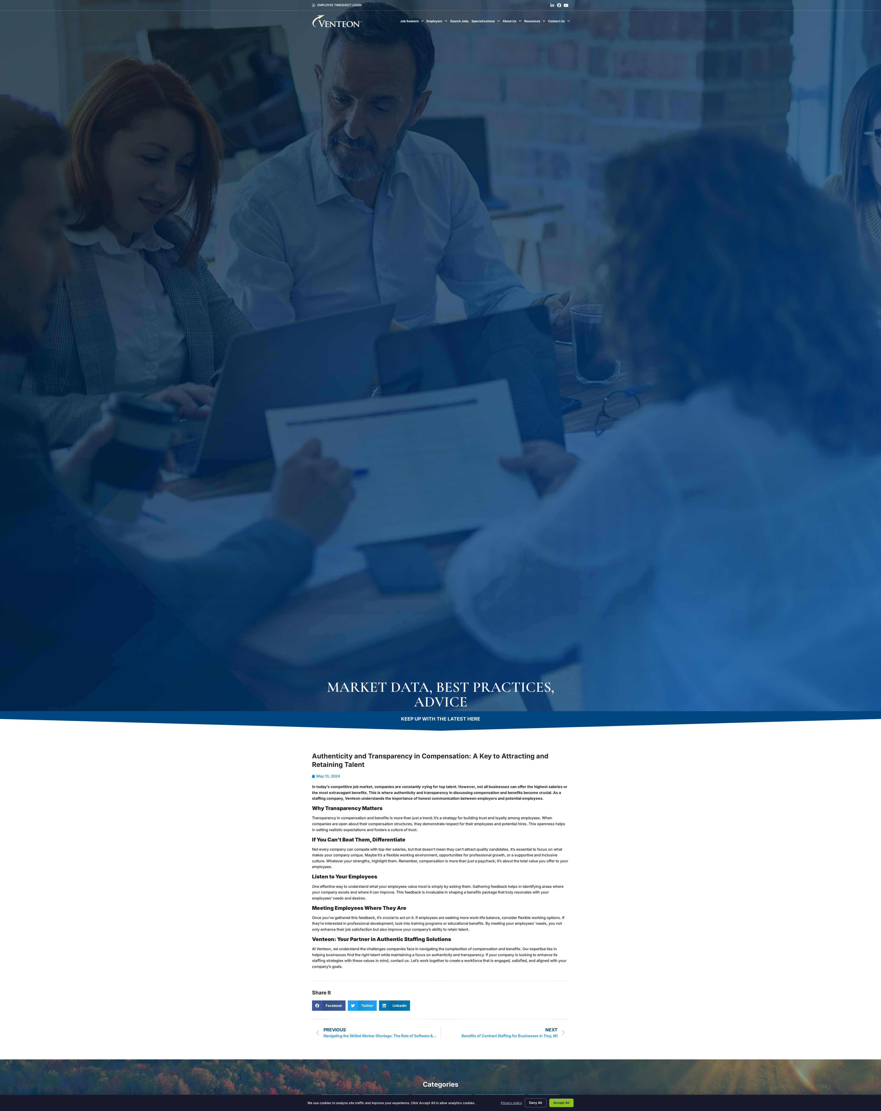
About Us (513, 22)
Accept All (561, 1103)
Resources (535, 22)
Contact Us (559, 22)
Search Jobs (460, 22)
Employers (438, 22)
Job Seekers (412, 22)
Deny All (535, 1103)
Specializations (486, 22)
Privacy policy (511, 1103)
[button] (329, 1005)
